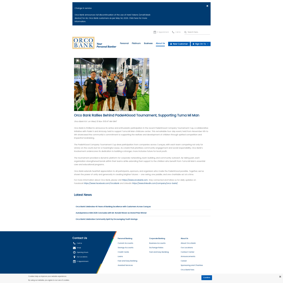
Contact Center (187, 252)
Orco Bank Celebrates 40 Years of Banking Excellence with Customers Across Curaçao (113, 206)
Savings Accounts (125, 248)
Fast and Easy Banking (127, 261)
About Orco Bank (188, 243)
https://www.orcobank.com (135, 180)
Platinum (136, 43)
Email (79, 248)
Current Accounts (125, 243)
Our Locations (82, 257)
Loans (120, 256)
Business (148, 43)
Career (184, 261)
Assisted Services (125, 265)
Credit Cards (123, 252)
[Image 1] (94, 43)
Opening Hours (82, 252)
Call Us (178, 32)
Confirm (206, 277)
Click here (133, 18)
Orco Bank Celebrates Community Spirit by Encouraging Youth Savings (107, 219)
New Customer (180, 44)
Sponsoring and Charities (192, 265)
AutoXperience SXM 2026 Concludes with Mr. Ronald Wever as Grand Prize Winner (111, 213)
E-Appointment (163, 32)
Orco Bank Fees (187, 270)
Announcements (188, 256)
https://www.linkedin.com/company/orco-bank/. (155, 183)
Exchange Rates (156, 248)
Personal (124, 43)
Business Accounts (157, 243)
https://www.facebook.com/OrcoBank (101, 183)
